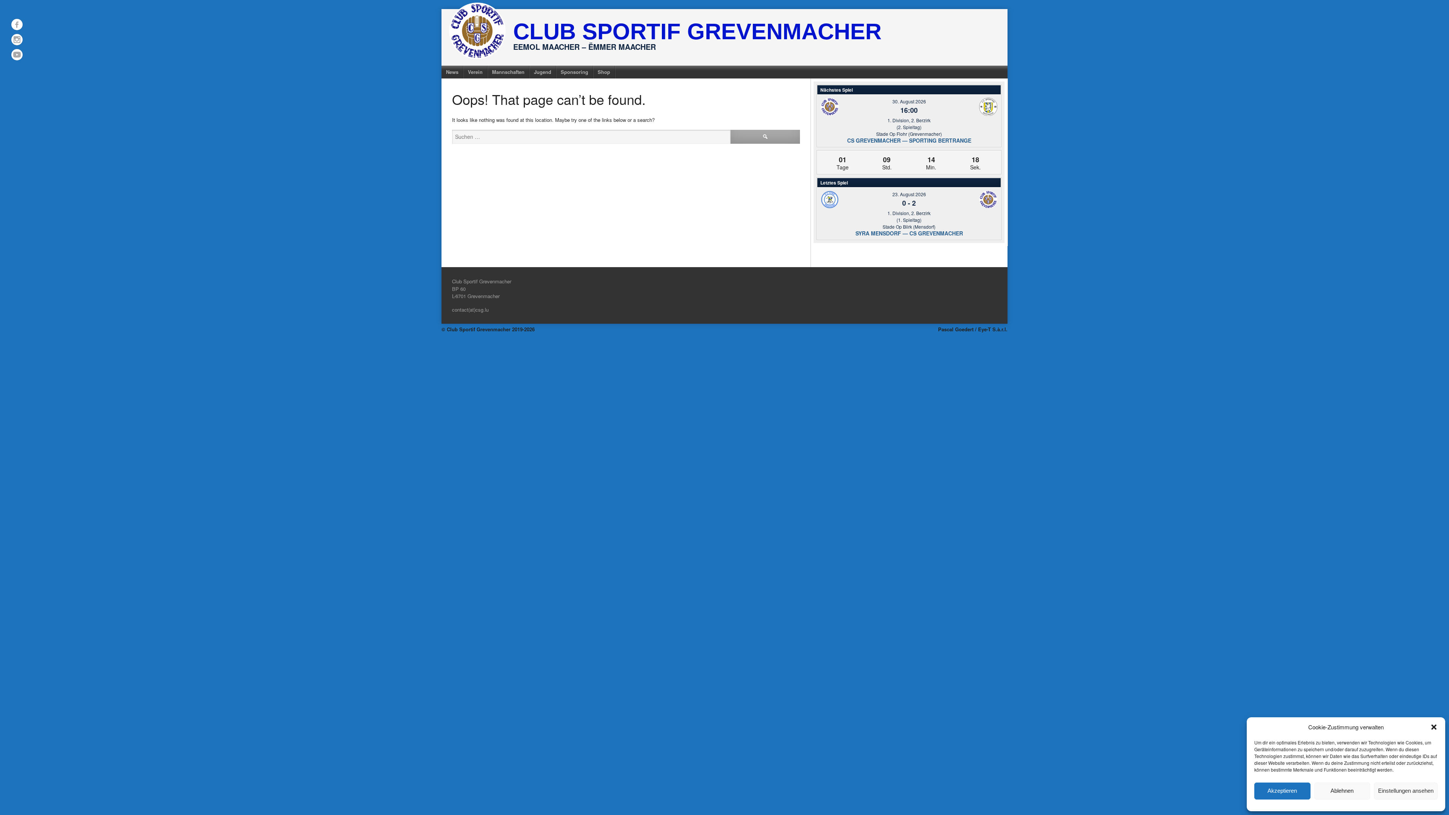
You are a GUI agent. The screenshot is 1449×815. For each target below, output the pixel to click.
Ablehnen (1342, 790)
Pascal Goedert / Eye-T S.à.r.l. (973, 329)
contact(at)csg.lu (470, 309)
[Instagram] (17, 39)
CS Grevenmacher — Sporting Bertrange (909, 140)
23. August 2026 (909, 194)
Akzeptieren (1282, 790)
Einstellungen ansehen (1406, 790)
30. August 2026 (909, 101)
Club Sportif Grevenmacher (697, 31)
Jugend (542, 71)
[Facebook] (17, 24)
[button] (1434, 727)
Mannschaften (508, 71)
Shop (604, 71)
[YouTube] (17, 54)
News (452, 71)
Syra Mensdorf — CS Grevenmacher (909, 233)
